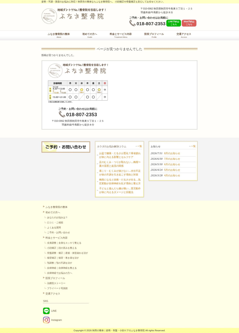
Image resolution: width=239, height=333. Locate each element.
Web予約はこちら (189, 23)
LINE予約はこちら (173, 23)
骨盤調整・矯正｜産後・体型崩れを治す (67, 253)
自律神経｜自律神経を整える (62, 268)
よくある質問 (54, 227)
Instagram (56, 320)
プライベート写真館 (57, 288)
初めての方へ (53, 212)
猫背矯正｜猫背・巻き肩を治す (63, 258)
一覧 (139, 146)
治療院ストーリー (56, 283)
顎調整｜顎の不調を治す (59, 263)
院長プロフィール (55, 278)
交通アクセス (53, 293)
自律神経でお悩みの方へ (59, 273)
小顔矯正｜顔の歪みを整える (62, 248)
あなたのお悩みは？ (57, 217)
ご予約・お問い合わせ (58, 232)
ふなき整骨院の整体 (56, 207)
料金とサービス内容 (56, 237)
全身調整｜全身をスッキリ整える (64, 243)
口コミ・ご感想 (55, 222)
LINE (54, 310)
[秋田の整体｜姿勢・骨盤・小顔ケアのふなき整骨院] (73, 22)
